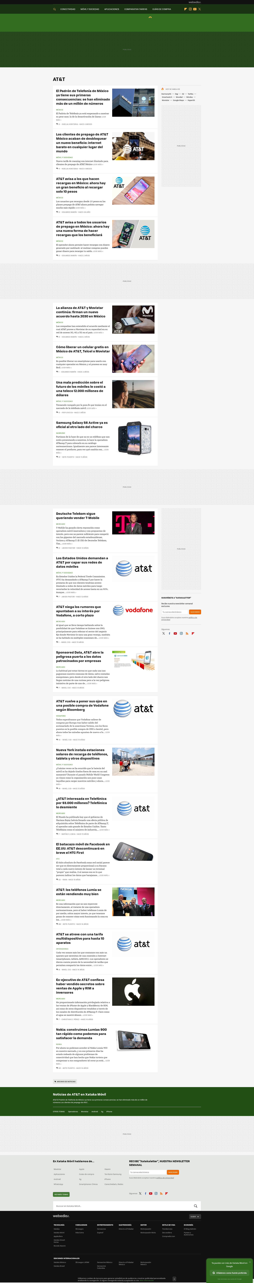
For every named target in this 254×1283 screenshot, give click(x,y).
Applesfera (58, 1236)
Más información (147, 1280)
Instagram (190, 9)
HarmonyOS (166, 94)
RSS (187, 633)
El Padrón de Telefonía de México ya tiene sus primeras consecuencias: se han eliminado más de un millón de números (83, 97)
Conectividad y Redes (114, 1184)
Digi (176, 94)
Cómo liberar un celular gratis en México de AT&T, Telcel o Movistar (83, 348)
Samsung (60, 433)
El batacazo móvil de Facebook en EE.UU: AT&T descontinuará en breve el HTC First (83, 848)
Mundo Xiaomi (59, 1245)
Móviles (189, 97)
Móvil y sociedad (64, 157)
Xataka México (60, 1262)
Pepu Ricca (67, 412)
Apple (81, 1169)
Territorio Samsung (113, 1174)
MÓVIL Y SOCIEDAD (90, 9)
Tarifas (190, 94)
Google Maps (178, 100)
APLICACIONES (111, 9)
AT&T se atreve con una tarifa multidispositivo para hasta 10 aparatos (80, 938)
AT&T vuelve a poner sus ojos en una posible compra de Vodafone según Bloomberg (82, 705)
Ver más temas (61, 1194)
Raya (65, 879)
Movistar (165, 100)
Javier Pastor (68, 548)
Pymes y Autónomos (188, 1233)
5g (102, 1111)
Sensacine (101, 1229)
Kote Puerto (68, 457)
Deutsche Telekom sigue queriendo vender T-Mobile (77, 515)
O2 (183, 94)
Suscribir (195, 612)
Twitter (199, 9)
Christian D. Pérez (71, 1019)
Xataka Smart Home (59, 1241)
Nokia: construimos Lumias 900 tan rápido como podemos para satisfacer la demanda (81, 1033)
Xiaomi (107, 1169)
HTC (58, 859)
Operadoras (62, 949)
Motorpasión (145, 1229)
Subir (193, 1216)
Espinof (100, 1232)
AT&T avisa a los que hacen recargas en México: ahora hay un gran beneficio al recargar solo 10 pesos (81, 185)
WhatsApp (58, 1184)
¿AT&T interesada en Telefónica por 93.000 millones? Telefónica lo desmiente (81, 802)
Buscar (195, 1206)
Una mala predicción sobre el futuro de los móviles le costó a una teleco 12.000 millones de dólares (81, 388)
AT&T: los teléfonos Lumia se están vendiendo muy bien (78, 891)
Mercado (60, 524)
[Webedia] (195, 2)
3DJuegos (79, 1229)
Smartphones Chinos (88, 1184)
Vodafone (61, 716)
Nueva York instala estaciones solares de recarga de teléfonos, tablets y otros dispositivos (82, 754)
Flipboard (185, 9)
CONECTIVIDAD (67, 9)
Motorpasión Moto (148, 1232)
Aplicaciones (59, 1174)
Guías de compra (86, 1174)
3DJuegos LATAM (82, 1262)
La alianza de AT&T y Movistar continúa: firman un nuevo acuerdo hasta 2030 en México (80, 311)
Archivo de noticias (66, 1081)
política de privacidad (165, 1177)
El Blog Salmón (190, 1229)
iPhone (109, 1111)
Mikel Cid (65, 642)
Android (95, 1111)
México (59, 110)
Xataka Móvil (59, 1232)
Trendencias (167, 1229)
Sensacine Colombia (101, 1267)
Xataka (57, 1229)
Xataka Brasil (59, 1266)
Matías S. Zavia (68, 834)
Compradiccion (168, 1236)
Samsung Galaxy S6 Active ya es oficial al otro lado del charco (82, 424)
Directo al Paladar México (126, 1263)
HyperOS (191, 100)
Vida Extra (79, 1232)
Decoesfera (167, 1232)
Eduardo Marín (69, 212)
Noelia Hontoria (70, 124)
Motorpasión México (145, 1263)
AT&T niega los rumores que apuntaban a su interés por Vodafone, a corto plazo (78, 610)
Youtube (194, 9)
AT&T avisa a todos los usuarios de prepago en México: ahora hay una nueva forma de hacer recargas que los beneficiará (82, 228)
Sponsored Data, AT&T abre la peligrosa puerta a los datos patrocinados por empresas (80, 656)
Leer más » (98, 164)
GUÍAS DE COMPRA (161, 9)
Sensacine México (104, 1262)
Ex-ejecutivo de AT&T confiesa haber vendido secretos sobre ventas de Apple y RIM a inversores (80, 986)
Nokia (59, 1044)
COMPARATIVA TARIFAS (135, 9)
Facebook (169, 633)
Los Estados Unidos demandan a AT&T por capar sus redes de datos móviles (82, 562)
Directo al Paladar (126, 1229)
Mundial (179, 97)
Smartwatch (167, 97)
